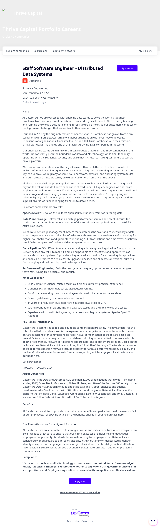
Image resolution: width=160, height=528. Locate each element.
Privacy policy (73, 521)
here (36, 356)
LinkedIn (67, 397)
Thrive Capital (28, 13)
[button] (153, 521)
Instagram (99, 397)
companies (17, 51)
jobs (41, 51)
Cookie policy (87, 521)
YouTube (81, 397)
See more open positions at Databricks (80, 492)
